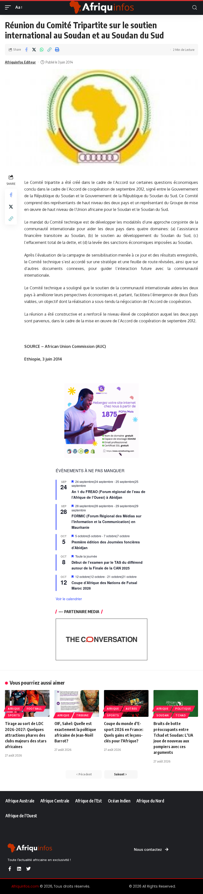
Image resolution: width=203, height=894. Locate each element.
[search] (194, 7)
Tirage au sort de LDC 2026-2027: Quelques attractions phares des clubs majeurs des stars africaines (26, 735)
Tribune (82, 715)
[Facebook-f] (9, 868)
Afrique (14, 708)
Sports (14, 715)
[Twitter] (28, 868)
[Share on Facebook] (26, 50)
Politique (183, 708)
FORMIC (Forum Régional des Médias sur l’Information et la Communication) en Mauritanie (106, 521)
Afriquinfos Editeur (20, 62)
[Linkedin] (19, 868)
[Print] (56, 50)
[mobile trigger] (9, 7)
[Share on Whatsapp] (41, 50)
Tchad (181, 715)
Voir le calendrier (69, 598)
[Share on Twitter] (33, 50)
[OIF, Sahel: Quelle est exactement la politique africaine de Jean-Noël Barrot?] (76, 703)
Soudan (162, 715)
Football (34, 708)
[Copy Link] (49, 50)
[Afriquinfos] (101, 7)
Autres (131, 708)
